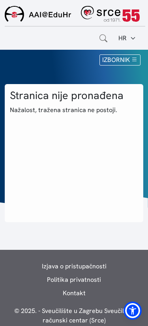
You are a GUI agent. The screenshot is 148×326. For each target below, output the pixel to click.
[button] (132, 310)
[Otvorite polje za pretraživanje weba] (103, 38)
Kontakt (74, 293)
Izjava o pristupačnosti (74, 266)
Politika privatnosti (74, 279)
